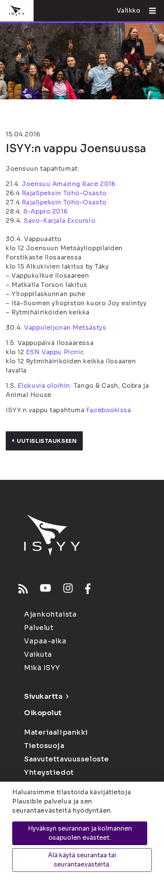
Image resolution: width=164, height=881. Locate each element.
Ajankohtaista (50, 614)
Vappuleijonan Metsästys (65, 328)
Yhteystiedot (49, 772)
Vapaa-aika (45, 641)
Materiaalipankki (56, 732)
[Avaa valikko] (149, 10)
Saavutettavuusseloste (66, 759)
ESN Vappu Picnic (55, 352)
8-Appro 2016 (45, 211)
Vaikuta (38, 654)
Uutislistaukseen (47, 440)
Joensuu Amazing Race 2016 (68, 184)
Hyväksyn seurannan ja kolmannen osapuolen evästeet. (80, 833)
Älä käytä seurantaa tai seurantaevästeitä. (82, 859)
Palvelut (38, 628)
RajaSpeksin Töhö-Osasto (64, 193)
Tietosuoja (44, 746)
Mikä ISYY (42, 668)
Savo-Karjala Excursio (59, 221)
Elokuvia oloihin (44, 386)
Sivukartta (43, 696)
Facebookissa (108, 410)
